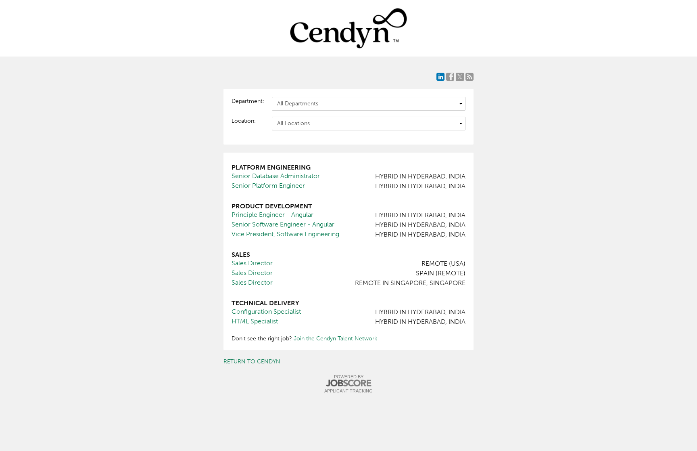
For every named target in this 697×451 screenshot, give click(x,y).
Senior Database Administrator (276, 176)
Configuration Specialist (266, 311)
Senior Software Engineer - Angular (283, 224)
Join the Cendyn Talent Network (335, 338)
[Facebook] (450, 77)
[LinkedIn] (440, 77)
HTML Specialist (255, 321)
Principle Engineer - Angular (272, 214)
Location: (244, 120)
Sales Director (252, 263)
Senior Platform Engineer (268, 185)
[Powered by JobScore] (348, 383)
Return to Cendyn (251, 361)
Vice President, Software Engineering (285, 234)
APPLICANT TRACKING (348, 390)
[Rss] (469, 77)
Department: (248, 101)
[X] (460, 77)
